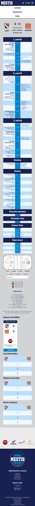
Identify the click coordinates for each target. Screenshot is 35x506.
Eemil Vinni (11, 163)
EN (29, 3)
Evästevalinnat (17, 503)
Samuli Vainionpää (24, 107)
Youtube (18, 489)
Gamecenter (17, 12)
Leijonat (18, 473)
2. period (18, 274)
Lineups (17, 8)
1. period (10, 274)
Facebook (18, 485)
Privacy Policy (17, 500)
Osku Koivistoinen (9, 43)
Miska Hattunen (10, 53)
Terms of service (17, 499)
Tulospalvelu (17, 474)
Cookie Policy (17, 501)
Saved (20, 271)
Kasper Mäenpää (9, 146)
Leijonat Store (17, 479)
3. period (25, 274)
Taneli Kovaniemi (9, 65)
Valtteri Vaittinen (12, 81)
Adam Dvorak (10, 50)
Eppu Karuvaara (10, 67)
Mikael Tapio (12, 116)
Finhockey (17, 476)
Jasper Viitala (10, 131)
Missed (14, 271)
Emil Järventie (23, 89)
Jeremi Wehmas (24, 102)
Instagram (18, 488)
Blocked (27, 271)
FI (26, 3)
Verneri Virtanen (25, 125)
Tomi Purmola (26, 60)
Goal (8, 271)
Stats (17, 16)
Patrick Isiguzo (11, 69)
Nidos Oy (22, 504)
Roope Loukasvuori (10, 47)
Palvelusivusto (17, 477)
